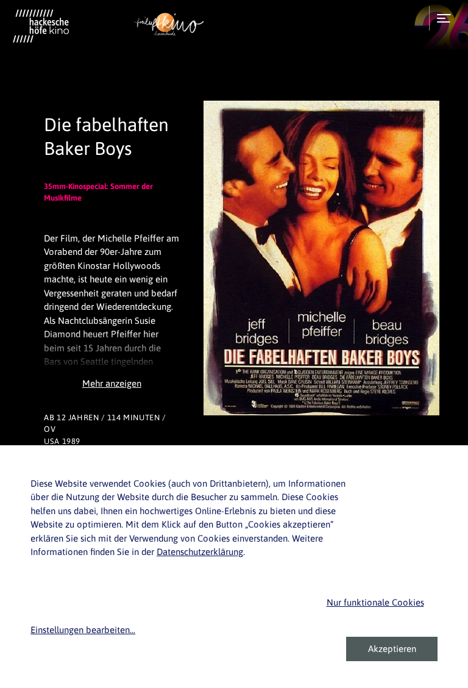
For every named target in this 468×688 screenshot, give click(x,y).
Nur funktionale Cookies (375, 602)
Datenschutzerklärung (200, 551)
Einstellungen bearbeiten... (82, 630)
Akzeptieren (392, 648)
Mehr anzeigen (111, 383)
